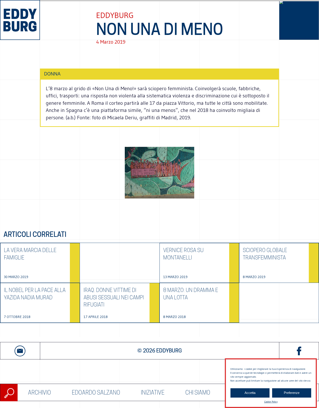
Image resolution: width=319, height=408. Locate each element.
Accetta (250, 393)
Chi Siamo (197, 392)
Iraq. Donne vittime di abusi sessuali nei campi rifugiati (114, 297)
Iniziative (152, 392)
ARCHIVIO (39, 392)
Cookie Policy (271, 401)
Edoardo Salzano (96, 392)
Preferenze (291, 393)
